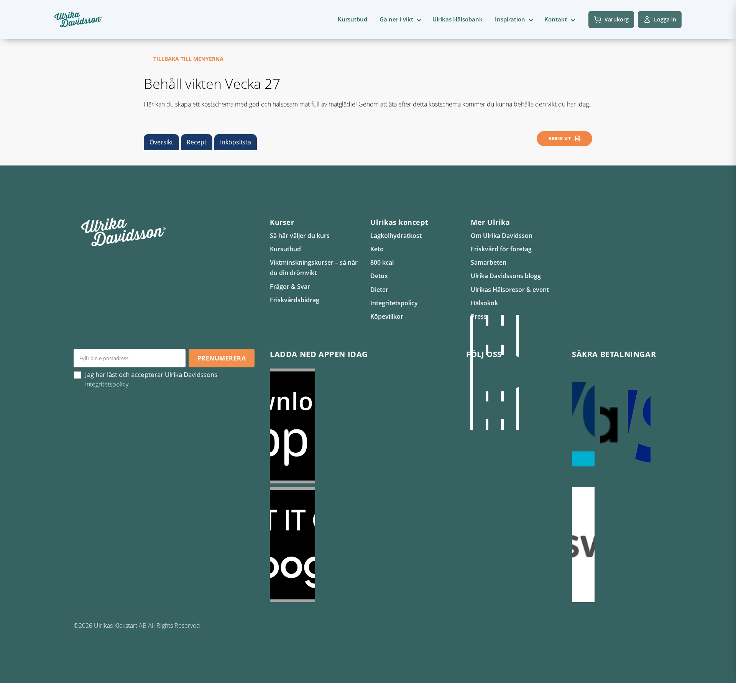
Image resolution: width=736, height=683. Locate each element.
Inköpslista (235, 142)
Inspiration (510, 19)
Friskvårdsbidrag (294, 300)
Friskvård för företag (501, 249)
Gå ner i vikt (396, 19)
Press (479, 316)
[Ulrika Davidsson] (471, 372)
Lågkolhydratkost (396, 235)
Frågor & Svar (290, 286)
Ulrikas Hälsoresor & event (510, 289)
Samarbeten (488, 262)
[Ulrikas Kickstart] (502, 372)
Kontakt (555, 19)
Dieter (379, 289)
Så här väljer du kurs (300, 235)
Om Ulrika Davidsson (501, 235)
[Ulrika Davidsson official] (486, 372)
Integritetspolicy (394, 303)
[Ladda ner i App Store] (360, 426)
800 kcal (382, 262)
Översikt (161, 142)
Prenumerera (221, 358)
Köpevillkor (386, 316)
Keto (377, 249)
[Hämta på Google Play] (360, 544)
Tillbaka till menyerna (188, 58)
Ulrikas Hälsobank (457, 19)
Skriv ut (560, 138)
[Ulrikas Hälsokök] (517, 372)
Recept (197, 142)
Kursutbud (352, 19)
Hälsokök (484, 303)
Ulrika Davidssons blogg (506, 276)
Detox (379, 276)
